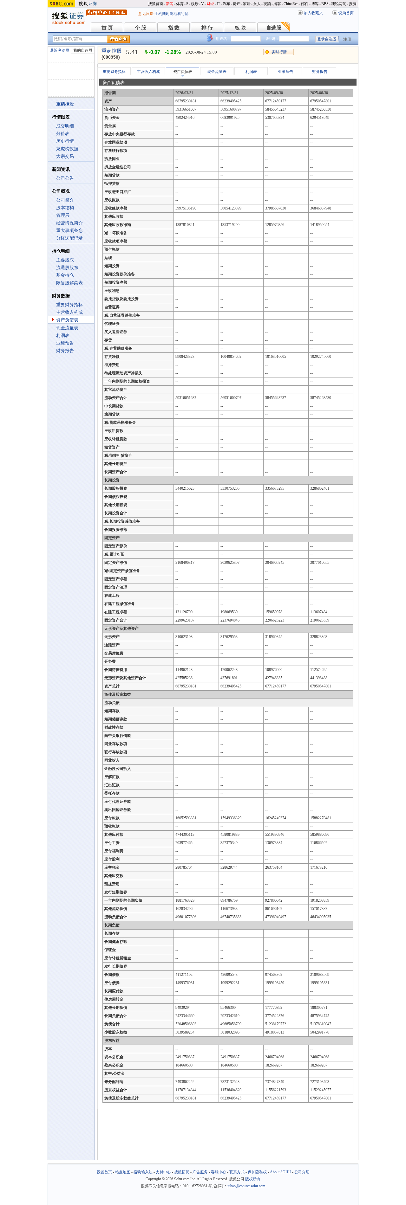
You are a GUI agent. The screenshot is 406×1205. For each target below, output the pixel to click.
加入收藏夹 (313, 13)
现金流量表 (67, 327)
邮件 (305, 4)
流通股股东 (67, 267)
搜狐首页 (155, 4)
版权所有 (252, 1179)
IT (218, 4)
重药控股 (112, 51)
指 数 (174, 27)
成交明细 (65, 126)
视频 (267, 4)
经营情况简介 (69, 223)
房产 (236, 4)
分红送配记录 (69, 238)
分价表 (62, 133)
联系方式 (237, 1172)
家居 (247, 4)
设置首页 (104, 1172)
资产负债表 (67, 320)
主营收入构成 (69, 312)
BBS (325, 4)
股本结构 (65, 207)
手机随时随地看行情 (171, 13)
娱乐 (195, 4)
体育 (180, 4)
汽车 (226, 4)
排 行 (207, 27)
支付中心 (163, 1172)
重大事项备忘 (69, 230)
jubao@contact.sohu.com (246, 1186)
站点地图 (122, 1172)
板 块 (240, 27)
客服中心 (218, 1172)
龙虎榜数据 (67, 148)
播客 (277, 4)
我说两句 (338, 4)
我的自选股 (82, 50)
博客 (315, 4)
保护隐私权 (257, 1172)
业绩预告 (65, 343)
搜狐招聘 (181, 1172)
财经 (210, 4)
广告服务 (200, 1172)
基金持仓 (65, 275)
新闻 (170, 4)
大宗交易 (65, 156)
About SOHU (280, 1172)
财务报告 (65, 350)
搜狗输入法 (143, 1172)
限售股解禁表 (69, 282)
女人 (257, 4)
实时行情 (279, 52)
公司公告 (65, 178)
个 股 (140, 27)
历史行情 (65, 141)
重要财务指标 (69, 304)
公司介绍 (302, 1172)
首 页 (107, 27)
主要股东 (65, 260)
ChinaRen (291, 4)
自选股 (273, 27)
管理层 (62, 215)
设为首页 (346, 13)
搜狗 (353, 4)
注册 (347, 39)
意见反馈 (146, 13)
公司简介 (65, 200)
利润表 (62, 335)
